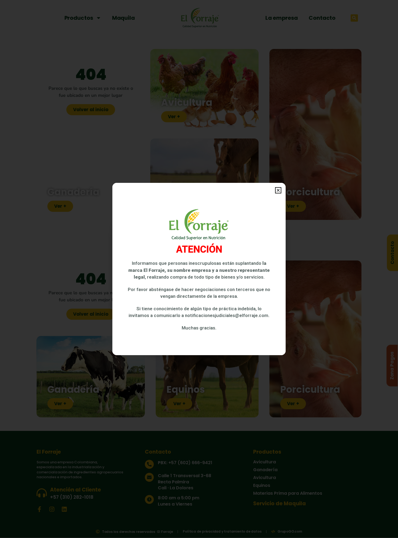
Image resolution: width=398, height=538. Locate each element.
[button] (278, 190)
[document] (199, 269)
